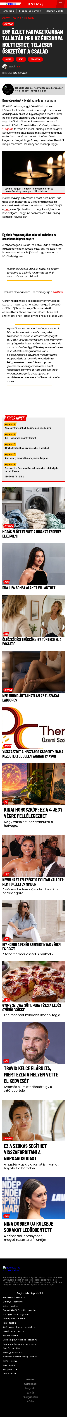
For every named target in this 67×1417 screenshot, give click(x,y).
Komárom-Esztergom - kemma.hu (19, 1344)
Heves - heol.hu (10, 1335)
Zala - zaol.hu (10, 1373)
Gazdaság (30, 1384)
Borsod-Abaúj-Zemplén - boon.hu (19, 1310)
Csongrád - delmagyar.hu (16, 1314)
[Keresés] (52, 3)
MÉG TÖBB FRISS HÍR (14, 476)
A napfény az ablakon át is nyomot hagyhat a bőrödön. (31, 1166)
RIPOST (6, 18)
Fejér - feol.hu (9, 1323)
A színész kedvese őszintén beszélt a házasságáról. (31, 891)
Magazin (30, 1388)
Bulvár (30, 1392)
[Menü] (60, 4)
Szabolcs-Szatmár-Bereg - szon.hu (20, 1357)
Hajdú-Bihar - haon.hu (14, 1331)
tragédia (35, 59)
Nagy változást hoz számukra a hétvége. (28, 824)
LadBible (58, 292)
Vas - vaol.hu (9, 1365)
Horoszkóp (8, 11)
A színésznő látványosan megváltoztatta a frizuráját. (25, 1238)
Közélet (31, 1379)
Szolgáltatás (30, 1397)
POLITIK (17, 18)
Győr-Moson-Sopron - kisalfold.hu (19, 1327)
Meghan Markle (54, 11)
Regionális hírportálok (30, 1293)
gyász (8, 59)
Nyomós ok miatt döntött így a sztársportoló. (28, 1088)
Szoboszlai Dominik (30, 11)
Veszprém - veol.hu (12, 1369)
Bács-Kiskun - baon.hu (14, 1297)
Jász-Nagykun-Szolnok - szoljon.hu (20, 1340)
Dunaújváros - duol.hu (14, 1318)
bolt (21, 59)
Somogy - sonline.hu (13, 1352)
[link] (8, 526)
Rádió (30, 1401)
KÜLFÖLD (29, 18)
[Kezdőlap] (10, 4)
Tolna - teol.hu (10, 1361)
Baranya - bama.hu (13, 1302)
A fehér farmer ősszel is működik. (28, 954)
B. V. (19, 66)
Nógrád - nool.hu (11, 1348)
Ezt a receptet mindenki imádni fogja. (31, 1015)
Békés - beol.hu (10, 1306)
